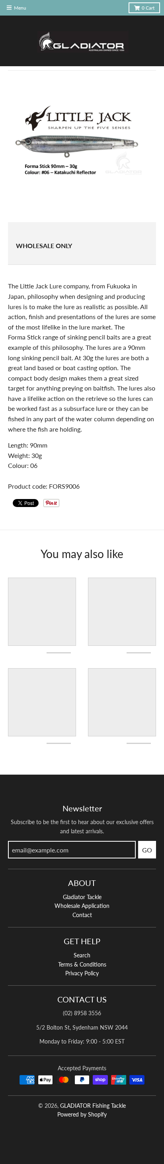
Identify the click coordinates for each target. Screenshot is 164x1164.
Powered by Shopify (82, 1114)
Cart (148, 8)
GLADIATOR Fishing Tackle (93, 1105)
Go (147, 850)
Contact (82, 914)
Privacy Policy (82, 973)
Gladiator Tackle (82, 897)
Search (82, 955)
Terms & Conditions (82, 964)
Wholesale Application (82, 905)
